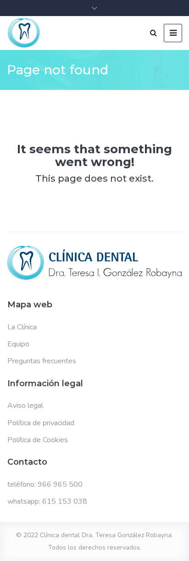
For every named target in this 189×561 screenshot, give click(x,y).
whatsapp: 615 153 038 (47, 501)
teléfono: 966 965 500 (45, 484)
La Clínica (22, 327)
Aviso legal (25, 405)
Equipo (18, 344)
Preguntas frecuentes (41, 361)
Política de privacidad (40, 423)
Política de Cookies (37, 440)
